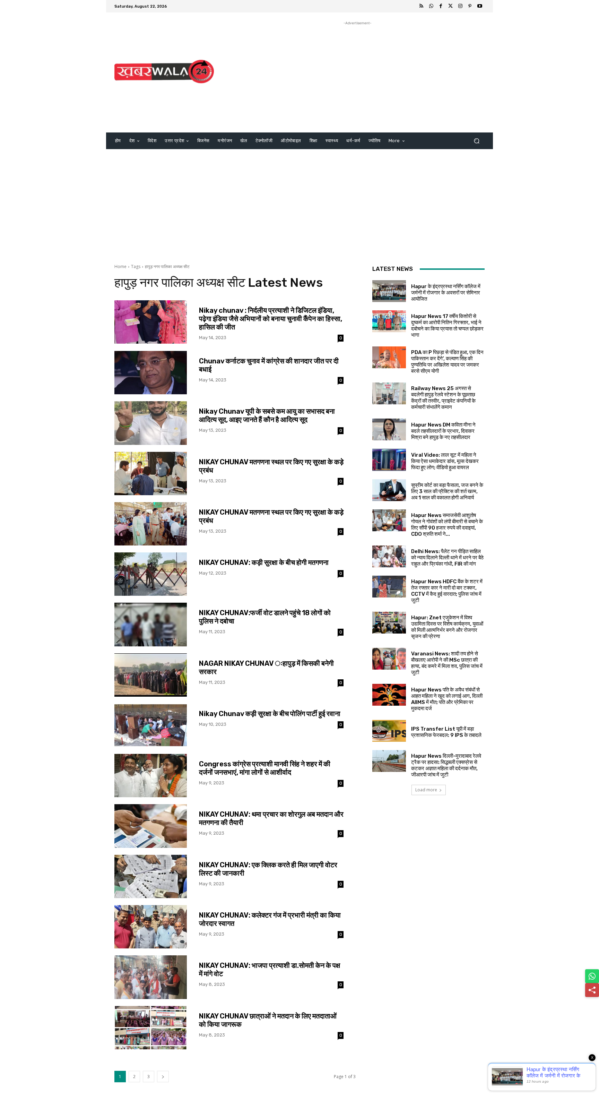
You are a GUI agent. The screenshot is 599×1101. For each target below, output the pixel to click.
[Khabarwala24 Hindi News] (164, 71)
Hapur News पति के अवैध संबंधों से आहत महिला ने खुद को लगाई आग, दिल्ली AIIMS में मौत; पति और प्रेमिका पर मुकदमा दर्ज (447, 699)
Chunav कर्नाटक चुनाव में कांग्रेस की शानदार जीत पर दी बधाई (269, 365)
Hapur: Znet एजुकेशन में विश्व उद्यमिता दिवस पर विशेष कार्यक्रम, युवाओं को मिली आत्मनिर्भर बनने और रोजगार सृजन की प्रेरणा (447, 626)
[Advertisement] (358, 75)
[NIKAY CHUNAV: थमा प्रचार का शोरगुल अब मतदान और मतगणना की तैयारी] (150, 826)
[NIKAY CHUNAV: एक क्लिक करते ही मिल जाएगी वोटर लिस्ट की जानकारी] (150, 876)
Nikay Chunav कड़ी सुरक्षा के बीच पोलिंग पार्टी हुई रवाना (269, 713)
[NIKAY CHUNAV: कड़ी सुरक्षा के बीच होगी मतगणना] (150, 574)
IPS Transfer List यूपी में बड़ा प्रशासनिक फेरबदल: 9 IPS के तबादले (446, 732)
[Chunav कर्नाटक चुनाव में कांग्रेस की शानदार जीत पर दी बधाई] (150, 372)
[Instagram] (460, 6)
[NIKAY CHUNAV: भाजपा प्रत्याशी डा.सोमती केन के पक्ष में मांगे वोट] (150, 977)
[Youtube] (480, 6)
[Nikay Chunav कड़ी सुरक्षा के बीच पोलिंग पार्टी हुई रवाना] (150, 725)
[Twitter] (450, 6)
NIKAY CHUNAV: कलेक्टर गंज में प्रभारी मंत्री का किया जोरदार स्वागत (270, 919)
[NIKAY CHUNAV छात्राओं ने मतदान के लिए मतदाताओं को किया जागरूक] (150, 1027)
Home (120, 266)
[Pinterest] (470, 6)
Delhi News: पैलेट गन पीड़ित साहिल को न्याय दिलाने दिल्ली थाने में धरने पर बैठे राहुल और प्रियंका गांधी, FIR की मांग (447, 557)
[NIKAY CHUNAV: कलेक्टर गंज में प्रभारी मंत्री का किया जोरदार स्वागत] (150, 926)
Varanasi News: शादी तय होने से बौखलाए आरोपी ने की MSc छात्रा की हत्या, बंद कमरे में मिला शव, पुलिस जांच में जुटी (447, 663)
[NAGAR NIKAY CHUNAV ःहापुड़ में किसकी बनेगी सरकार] (150, 675)
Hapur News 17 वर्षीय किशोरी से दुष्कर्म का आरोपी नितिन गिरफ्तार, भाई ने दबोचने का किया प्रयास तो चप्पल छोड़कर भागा (447, 325)
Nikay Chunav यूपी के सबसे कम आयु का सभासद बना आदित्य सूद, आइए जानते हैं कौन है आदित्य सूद (267, 415)
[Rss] (421, 6)
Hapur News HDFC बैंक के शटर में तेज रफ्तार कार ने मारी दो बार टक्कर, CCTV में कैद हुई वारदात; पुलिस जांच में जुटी (447, 590)
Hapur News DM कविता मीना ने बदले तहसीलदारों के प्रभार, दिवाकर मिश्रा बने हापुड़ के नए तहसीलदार (443, 431)
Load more (426, 790)
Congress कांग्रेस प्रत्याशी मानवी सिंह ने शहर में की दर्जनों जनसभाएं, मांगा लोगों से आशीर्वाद (264, 768)
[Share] (592, 990)
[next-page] (163, 1076)
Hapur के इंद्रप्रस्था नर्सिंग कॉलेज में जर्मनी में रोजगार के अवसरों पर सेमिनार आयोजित (445, 292)
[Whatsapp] (431, 6)
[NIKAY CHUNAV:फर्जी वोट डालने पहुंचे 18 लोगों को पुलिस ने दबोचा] (150, 624)
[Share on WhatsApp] (592, 976)
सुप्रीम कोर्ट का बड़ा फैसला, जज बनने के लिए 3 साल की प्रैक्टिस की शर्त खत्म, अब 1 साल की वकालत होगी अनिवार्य (447, 491)
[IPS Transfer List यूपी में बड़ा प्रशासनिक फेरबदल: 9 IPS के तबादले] (389, 731)
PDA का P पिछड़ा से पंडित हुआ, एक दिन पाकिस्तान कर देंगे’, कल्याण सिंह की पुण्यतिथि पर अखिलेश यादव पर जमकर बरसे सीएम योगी (447, 361)
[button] (476, 141)
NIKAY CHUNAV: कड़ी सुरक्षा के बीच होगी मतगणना (264, 562)
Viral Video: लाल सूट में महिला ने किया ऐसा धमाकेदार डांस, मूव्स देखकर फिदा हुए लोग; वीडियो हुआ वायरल (445, 461)
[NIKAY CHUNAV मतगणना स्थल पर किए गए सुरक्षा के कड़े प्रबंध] (150, 473)
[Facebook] (441, 6)
